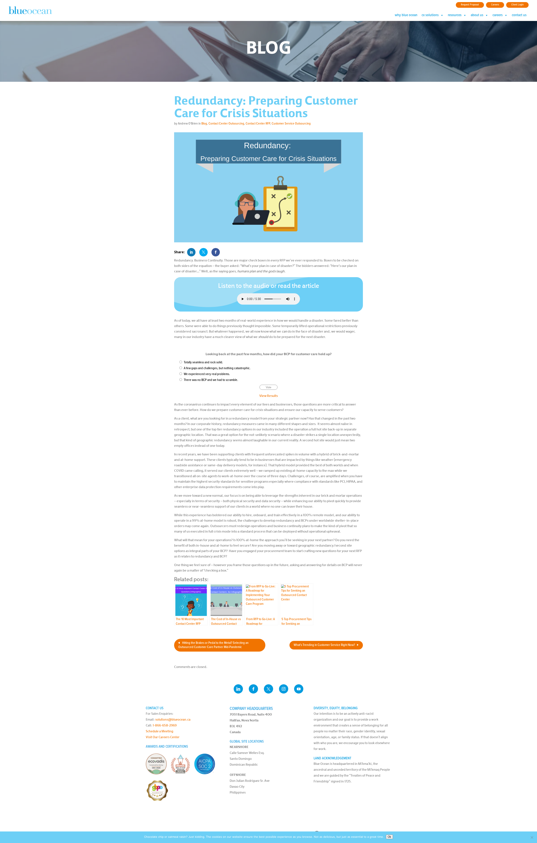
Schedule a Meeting (159, 731)
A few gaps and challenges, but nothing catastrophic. (217, 368)
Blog (204, 123)
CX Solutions (430, 15)
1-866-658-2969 (165, 725)
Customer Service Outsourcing (291, 123)
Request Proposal (470, 4)
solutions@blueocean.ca (172, 719)
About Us (477, 15)
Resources (454, 15)
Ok (389, 836)
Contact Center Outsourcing (226, 123)
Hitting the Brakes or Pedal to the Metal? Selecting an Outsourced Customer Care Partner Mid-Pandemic (213, 645)
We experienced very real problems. (207, 374)
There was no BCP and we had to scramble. (211, 380)
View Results (268, 396)
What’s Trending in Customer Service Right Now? (324, 645)
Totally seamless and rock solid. (203, 362)
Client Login (517, 4)
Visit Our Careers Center (163, 737)
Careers (495, 4)
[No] (532, 837)
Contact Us (519, 15)
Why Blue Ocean (406, 15)
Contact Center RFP (258, 123)
